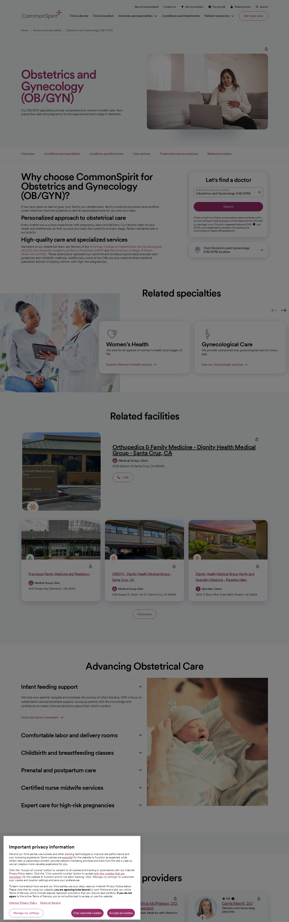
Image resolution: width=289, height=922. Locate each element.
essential (67, 857)
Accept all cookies (121, 913)
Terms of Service (50, 902)
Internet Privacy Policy (23, 902)
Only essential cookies (87, 913)
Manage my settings (26, 913)
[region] (72, 878)
